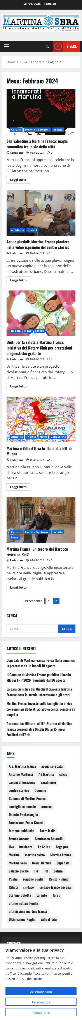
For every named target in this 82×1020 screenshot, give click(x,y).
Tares (56, 895)
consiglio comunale (22, 806)
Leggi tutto (20, 179)
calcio (63, 774)
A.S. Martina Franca (22, 766)
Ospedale (63, 863)
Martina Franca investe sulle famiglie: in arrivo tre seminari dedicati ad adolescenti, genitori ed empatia (41, 709)
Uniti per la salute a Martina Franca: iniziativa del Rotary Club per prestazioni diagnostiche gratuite (41, 313)
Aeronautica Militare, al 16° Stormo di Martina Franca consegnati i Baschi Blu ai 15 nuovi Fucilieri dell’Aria (39, 729)
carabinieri (48, 782)
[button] (7, 46)
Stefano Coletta (20, 895)
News (27, 331)
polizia (58, 871)
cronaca (46, 806)
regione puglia (33, 879)
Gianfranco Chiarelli (49, 838)
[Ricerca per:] (32, 629)
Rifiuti (13, 887)
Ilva (11, 846)
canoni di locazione (22, 782)
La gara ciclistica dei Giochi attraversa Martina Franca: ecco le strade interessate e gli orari (39, 691)
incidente (26, 846)
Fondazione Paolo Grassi (26, 822)
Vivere (72, 46)
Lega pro (62, 846)
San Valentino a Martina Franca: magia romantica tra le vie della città (41, 112)
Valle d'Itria (58, 437)
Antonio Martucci (21, 774)
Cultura (16, 129)
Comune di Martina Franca (27, 798)
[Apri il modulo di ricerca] (47, 46)
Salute (39, 331)
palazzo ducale (19, 871)
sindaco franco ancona (55, 887)
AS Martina (46, 774)
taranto (42, 895)
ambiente (17, 230)
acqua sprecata (52, 766)
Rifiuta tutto (41, 1013)
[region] (41, 982)
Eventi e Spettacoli (37, 129)
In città (58, 129)
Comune (40, 790)
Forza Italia (47, 830)
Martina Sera (18, 863)
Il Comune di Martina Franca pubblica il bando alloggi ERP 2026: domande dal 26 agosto (39, 677)
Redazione (16, 152)
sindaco (28, 887)
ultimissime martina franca (28, 911)
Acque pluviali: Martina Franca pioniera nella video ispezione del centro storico (41, 213)
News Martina (41, 863)
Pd (36, 871)
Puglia (13, 879)
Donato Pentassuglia (23, 814)
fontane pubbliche (21, 830)
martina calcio (35, 854)
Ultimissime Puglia (22, 919)
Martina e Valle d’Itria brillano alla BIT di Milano (41, 419)
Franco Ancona (19, 838)
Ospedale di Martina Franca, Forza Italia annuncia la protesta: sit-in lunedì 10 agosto (41, 663)
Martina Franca (60, 854)
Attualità (17, 437)
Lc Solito (44, 846)
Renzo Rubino (58, 879)
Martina (14, 854)
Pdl (46, 871)
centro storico (19, 790)
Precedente (33, 601)
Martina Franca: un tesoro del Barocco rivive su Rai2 (41, 520)
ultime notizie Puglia (23, 903)
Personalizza (41, 1002)
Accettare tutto (41, 992)
